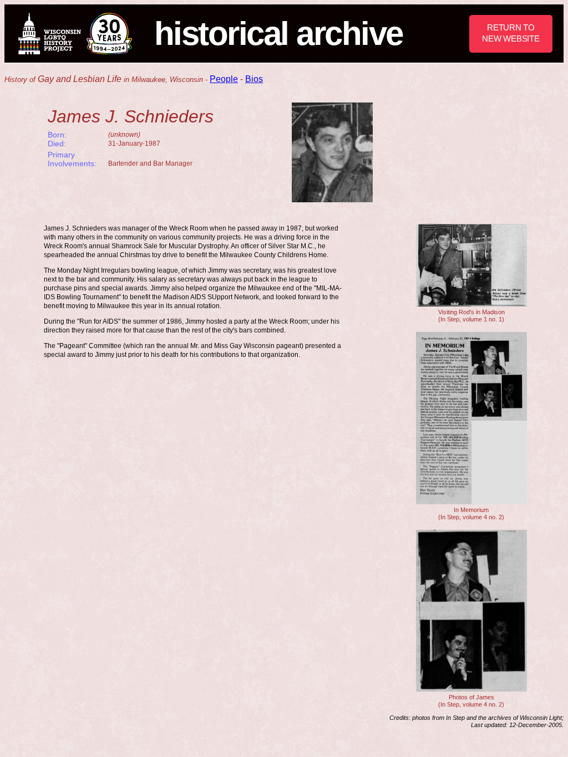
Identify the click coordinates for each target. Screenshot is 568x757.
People (224, 79)
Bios (254, 79)
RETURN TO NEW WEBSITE (510, 33)
